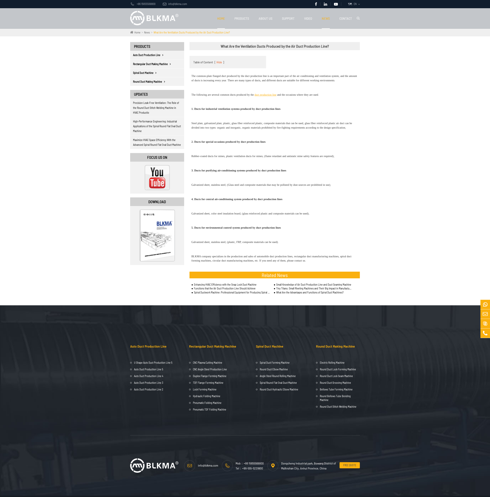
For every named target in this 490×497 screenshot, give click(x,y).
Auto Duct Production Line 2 (148, 389)
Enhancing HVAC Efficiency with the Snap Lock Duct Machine (225, 284)
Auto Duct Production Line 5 (148, 369)
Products (241, 18)
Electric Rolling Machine (332, 362)
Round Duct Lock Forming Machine (338, 369)
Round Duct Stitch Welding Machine (338, 406)
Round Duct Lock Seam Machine (336, 376)
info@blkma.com (175, 4)
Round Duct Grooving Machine (335, 382)
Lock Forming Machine (204, 389)
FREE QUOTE (349, 465)
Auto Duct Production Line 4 (148, 376)
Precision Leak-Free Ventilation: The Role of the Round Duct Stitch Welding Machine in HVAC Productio (156, 107)
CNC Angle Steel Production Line (210, 369)
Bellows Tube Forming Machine (336, 389)
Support (288, 18)
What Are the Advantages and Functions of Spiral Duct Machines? (310, 292)
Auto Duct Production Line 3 (148, 382)
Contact (345, 18)
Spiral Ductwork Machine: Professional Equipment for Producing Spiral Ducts (232, 292)
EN (355, 4)
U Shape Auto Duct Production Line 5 (153, 362)
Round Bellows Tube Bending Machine (335, 398)
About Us (265, 18)
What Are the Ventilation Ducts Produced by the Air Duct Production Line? (192, 32)
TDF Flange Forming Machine (208, 382)
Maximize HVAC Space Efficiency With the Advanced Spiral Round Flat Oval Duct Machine (157, 142)
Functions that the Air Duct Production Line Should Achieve (225, 288)
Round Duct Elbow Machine (274, 369)
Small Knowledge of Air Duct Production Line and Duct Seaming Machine (313, 284)
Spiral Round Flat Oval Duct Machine (278, 382)
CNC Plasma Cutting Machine (207, 362)
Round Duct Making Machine (147, 81)
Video (308, 18)
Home (221, 18)
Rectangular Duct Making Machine (150, 64)
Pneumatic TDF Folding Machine (209, 409)
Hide (219, 62)
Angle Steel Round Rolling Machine (278, 376)
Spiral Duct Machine (143, 72)
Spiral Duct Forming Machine (275, 362)
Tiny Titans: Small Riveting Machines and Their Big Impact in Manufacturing (314, 288)
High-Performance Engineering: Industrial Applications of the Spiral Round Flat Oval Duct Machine (157, 126)
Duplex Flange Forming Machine (209, 376)
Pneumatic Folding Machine (207, 402)
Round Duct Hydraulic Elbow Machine (279, 389)
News (326, 18)
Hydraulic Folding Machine (206, 396)
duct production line (265, 94)
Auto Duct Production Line (146, 55)
